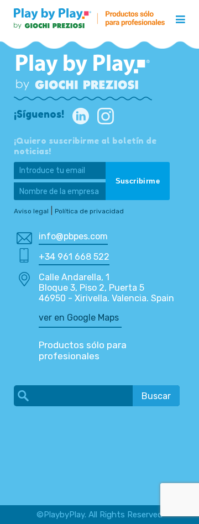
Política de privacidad (89, 211)
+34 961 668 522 (74, 256)
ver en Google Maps (79, 317)
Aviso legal (31, 211)
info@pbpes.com (73, 236)
